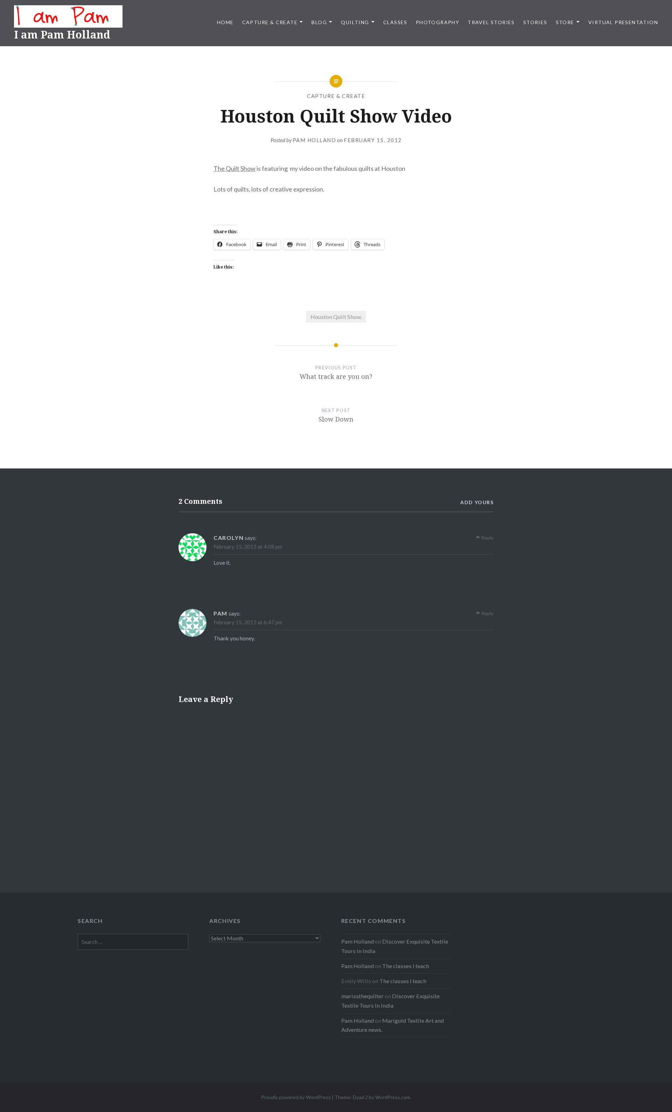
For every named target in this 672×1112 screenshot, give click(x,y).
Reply (487, 538)
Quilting (355, 22)
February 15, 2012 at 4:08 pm (248, 546)
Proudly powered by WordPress (296, 1097)
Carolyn (229, 537)
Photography (437, 22)
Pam (220, 613)
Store (565, 22)
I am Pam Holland (62, 34)
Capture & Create (270, 22)
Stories (535, 22)
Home (225, 22)
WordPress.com (392, 1097)
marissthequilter (362, 996)
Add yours (476, 502)
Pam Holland (314, 140)
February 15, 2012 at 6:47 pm (248, 622)
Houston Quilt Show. (336, 316)
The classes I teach (405, 965)
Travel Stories (491, 22)
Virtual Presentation (623, 22)
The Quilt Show (234, 168)
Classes (395, 22)
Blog (319, 22)
